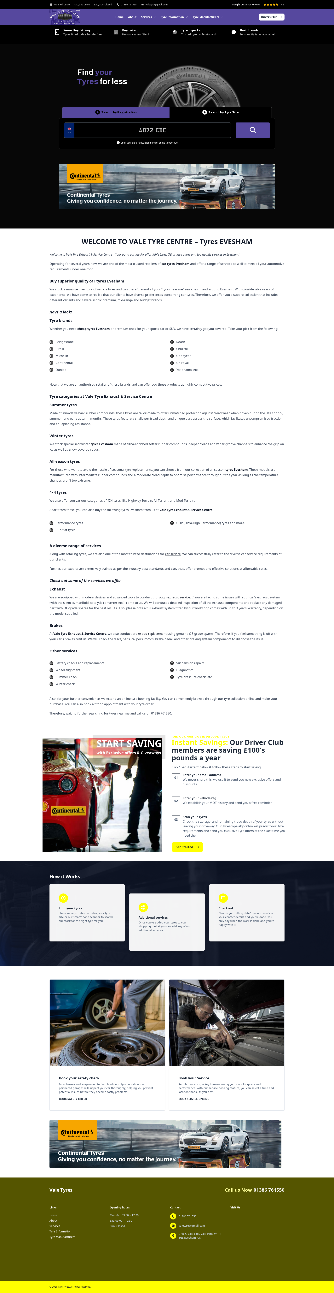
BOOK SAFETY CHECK (73, 1099)
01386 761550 (128, 4)
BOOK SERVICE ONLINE (193, 1099)
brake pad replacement (149, 634)
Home (119, 17)
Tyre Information (60, 1231)
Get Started (184, 847)
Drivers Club (269, 17)
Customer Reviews (246, 4)
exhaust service (178, 597)
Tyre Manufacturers (62, 1237)
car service (173, 554)
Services (54, 1226)
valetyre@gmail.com (157, 4)
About (132, 17)
